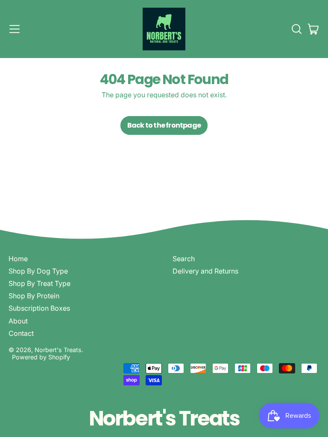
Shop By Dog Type (38, 271)
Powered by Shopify (41, 357)
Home (18, 258)
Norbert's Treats (58, 349)
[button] (296, 29)
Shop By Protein (34, 295)
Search (184, 258)
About (18, 321)
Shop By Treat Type (39, 283)
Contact (21, 333)
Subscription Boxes (39, 308)
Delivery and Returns (205, 271)
